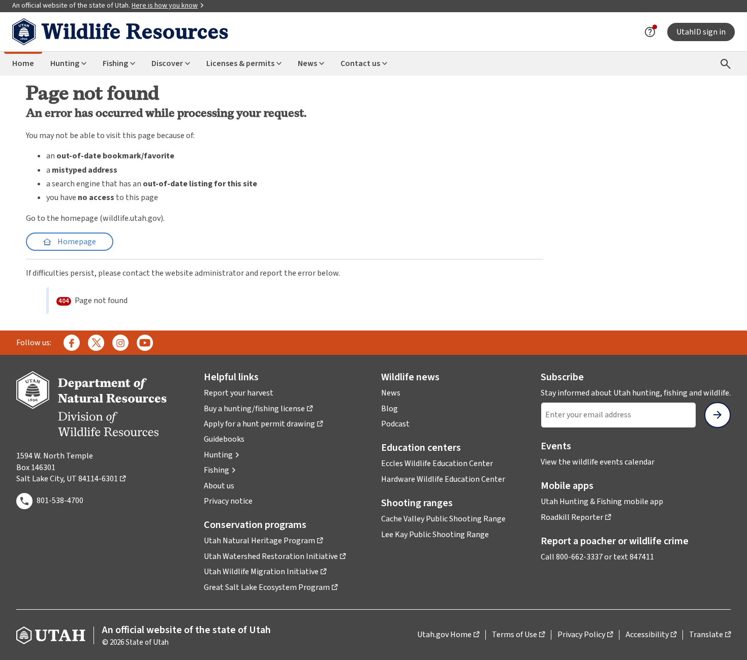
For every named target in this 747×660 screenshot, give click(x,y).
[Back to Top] (726, 640)
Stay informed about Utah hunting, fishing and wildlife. (636, 393)
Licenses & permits (240, 63)
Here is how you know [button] (168, 6)
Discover (167, 63)
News (307, 63)
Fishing (115, 63)
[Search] (726, 63)
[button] (222, 454)
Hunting (64, 63)
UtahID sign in (701, 32)
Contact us (360, 63)
